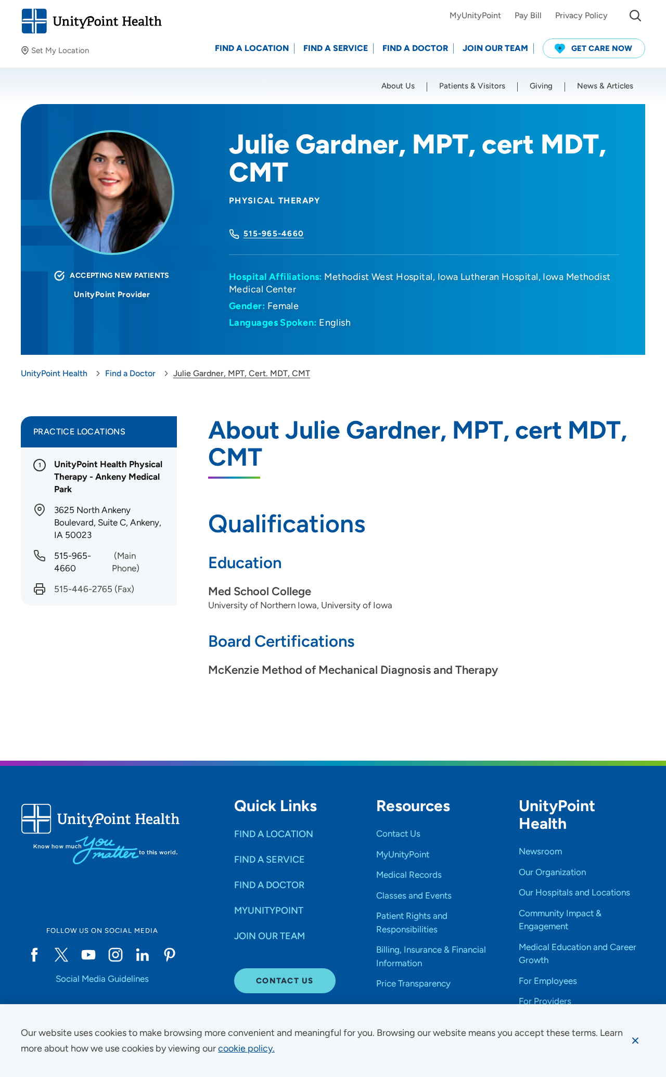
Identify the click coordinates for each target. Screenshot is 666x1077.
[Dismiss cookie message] (635, 1040)
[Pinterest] (169, 954)
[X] (61, 954)
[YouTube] (88, 954)
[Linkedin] (142, 954)
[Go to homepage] (91, 21)
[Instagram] (115, 954)
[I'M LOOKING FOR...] (635, 15)
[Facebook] (34, 954)
